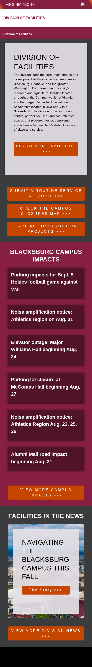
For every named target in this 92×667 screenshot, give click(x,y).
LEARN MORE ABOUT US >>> (46, 148)
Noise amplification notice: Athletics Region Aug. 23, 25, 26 (44, 424)
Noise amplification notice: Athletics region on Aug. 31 (42, 315)
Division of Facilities (17, 34)
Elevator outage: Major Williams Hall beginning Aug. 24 (44, 350)
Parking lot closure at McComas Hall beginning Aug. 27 (45, 387)
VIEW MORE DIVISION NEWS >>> (46, 633)
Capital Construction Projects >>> (46, 228)
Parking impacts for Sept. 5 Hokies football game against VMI (44, 282)
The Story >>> (46, 590)
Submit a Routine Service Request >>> (46, 193)
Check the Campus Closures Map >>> (46, 211)
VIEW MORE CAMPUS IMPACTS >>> (46, 492)
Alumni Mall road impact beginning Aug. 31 (39, 457)
